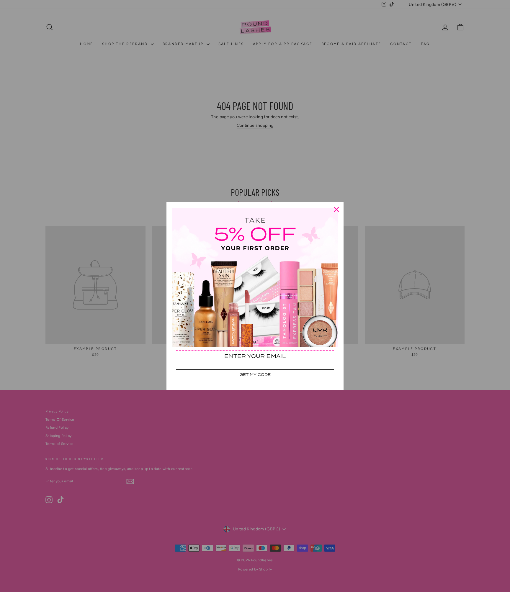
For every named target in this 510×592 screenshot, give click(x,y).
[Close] (336, 209)
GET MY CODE (255, 374)
